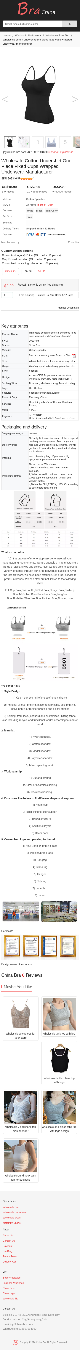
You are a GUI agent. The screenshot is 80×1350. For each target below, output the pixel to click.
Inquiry (10, 271)
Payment (7, 1246)
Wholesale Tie (10, 1298)
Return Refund (10, 1256)
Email (28, 271)
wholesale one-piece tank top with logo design (59, 1129)
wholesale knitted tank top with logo (59, 1080)
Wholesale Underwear (28, 35)
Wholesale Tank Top (57, 35)
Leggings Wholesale (13, 1283)
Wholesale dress (12, 1217)
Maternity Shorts (12, 1222)
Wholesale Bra (10, 1207)
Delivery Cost (10, 1261)
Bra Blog (7, 1251)
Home (7, 35)
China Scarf (9, 1288)
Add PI (42, 271)
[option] (40, 95)
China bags (9, 1293)
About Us (8, 1235)
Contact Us (9, 1240)
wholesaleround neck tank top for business (20, 1177)
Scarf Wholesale (11, 1277)
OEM (50, 204)
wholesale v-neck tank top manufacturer (20, 1129)
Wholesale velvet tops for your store (20, 1035)
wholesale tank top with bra (59, 1033)
